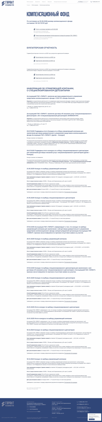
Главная (28, 5)
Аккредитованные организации (60, 1)
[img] (8, 3)
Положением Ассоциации (70, 192)
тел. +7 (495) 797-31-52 (32, 108)
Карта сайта (54, 417)
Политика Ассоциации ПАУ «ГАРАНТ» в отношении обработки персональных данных (37, 418)
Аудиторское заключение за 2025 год (45, 60)
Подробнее (92, 417)
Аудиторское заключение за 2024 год (45, 78)
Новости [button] (44, 1)
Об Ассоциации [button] (30, 1)
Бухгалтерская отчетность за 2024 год (45, 74)
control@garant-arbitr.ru (83, 411)
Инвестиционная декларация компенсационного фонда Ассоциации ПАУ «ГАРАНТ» (56, 35)
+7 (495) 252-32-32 (33, 125)
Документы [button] (37, 1)
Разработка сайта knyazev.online (83, 417)
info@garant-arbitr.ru (83, 404)
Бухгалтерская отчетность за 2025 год (45, 57)
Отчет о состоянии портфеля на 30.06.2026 (47, 29)
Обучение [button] (50, 1)
